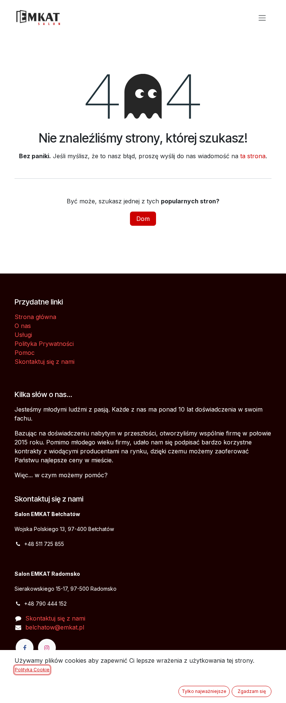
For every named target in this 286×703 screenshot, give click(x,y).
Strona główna (35, 317)
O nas (23, 325)
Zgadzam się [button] (252, 691)
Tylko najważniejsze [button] (204, 691)
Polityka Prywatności (44, 343)
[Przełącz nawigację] (262, 17)
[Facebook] (25, 648)
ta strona (253, 156)
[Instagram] (47, 648)
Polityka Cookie (32, 669)
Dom (143, 218)
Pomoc (25, 352)
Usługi (23, 334)
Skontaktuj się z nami (44, 361)
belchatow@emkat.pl (54, 627)
